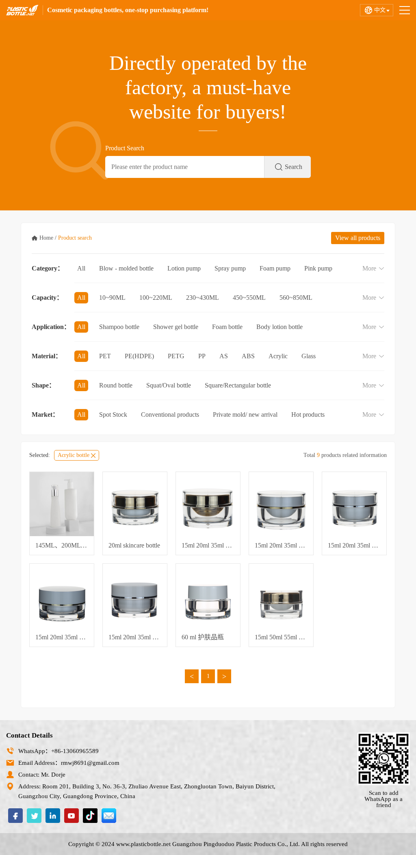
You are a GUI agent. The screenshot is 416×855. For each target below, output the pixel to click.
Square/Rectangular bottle (238, 385)
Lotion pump (184, 268)
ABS (248, 356)
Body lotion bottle (279, 326)
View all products (357, 237)
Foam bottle (227, 326)
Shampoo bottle (119, 326)
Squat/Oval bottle (168, 385)
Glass (308, 356)
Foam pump (275, 268)
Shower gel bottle (175, 326)
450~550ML (249, 297)
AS (223, 356)
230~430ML (202, 297)
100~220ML (155, 297)
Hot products (308, 414)
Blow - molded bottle (126, 268)
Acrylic (278, 356)
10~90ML (112, 297)
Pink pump (318, 268)
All (81, 268)
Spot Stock (113, 414)
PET (105, 356)
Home (46, 238)
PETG (176, 356)
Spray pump (230, 268)
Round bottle (115, 385)
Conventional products (170, 414)
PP (202, 356)
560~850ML (296, 297)
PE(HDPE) (139, 356)
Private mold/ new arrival (245, 414)
